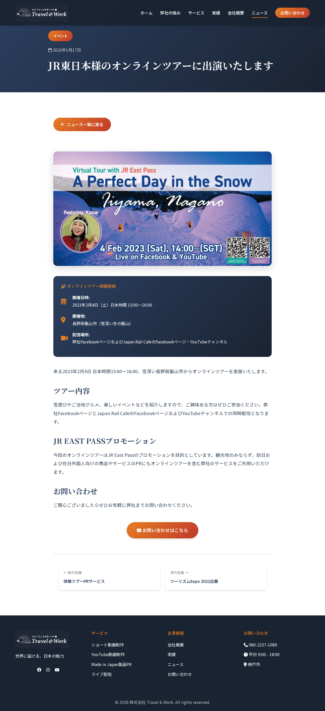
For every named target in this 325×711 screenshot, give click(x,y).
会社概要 (236, 13)
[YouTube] (57, 669)
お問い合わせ (292, 13)
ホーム (146, 13)
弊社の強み (170, 13)
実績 (216, 13)
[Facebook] (39, 669)
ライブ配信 (101, 674)
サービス (196, 13)
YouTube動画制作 (108, 654)
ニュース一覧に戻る (85, 124)
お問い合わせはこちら (164, 530)
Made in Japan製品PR (111, 664)
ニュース (260, 13)
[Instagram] (48, 669)
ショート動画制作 (107, 645)
